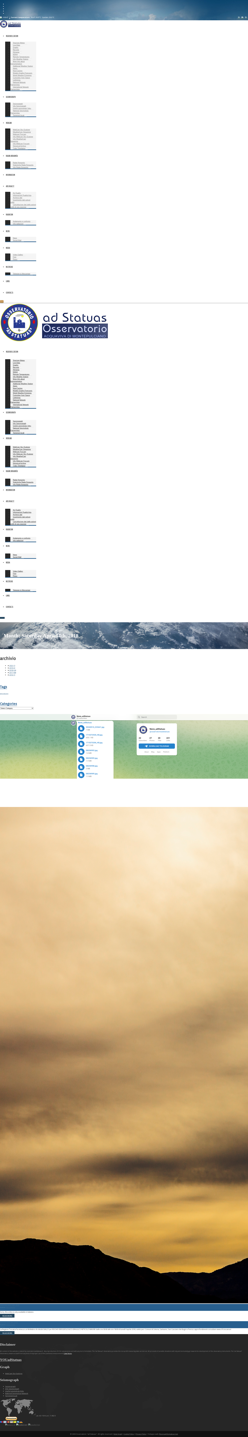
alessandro (10, 1307)
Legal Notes (68, 1353)
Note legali (118, 1434)
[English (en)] (242, 17)
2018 (12, 670)
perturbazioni (4, 694)
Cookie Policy (129, 1434)
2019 (12, 668)
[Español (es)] (246, 17)
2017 (12, 672)
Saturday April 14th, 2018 (9, 1305)
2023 (12, 665)
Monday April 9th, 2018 (9, 1322)
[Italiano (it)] (239, 17)
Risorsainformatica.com (168, 1434)
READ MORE (7, 1316)
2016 (12, 675)
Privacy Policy (141, 1434)
